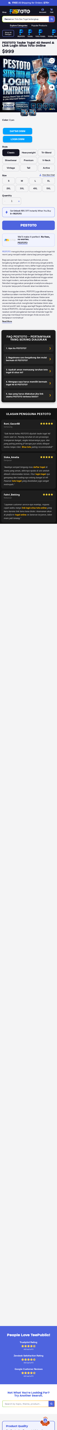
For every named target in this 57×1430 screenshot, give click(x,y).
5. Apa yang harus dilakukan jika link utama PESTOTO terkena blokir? (24, 395)
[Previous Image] (5, 87)
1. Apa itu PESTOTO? (16, 348)
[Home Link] (20, 11)
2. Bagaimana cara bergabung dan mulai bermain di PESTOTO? (26, 359)
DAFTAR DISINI (17, 131)
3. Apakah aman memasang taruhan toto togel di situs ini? (27, 371)
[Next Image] (51, 87)
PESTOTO (28, 225)
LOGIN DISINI (17, 139)
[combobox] (25, 19)
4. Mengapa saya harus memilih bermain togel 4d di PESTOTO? (26, 383)
